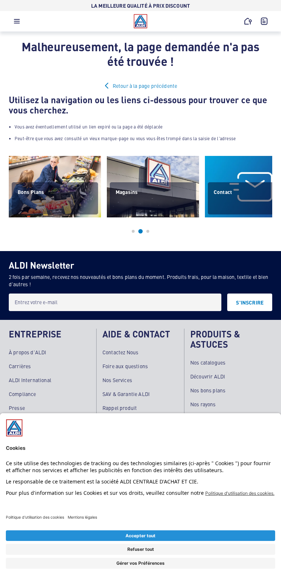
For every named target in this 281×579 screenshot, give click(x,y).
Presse (17, 407)
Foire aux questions (125, 366)
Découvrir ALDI (207, 376)
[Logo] (140, 21)
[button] (16, 23)
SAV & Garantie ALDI (126, 393)
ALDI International (30, 380)
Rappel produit (119, 407)
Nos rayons (203, 404)
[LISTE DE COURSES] (264, 21)
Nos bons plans (207, 390)
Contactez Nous (120, 352)
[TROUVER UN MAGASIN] (248, 21)
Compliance (22, 393)
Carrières (20, 366)
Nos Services (117, 380)
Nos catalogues (207, 362)
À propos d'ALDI (27, 352)
